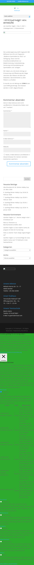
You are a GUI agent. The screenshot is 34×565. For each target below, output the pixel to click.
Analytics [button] (3, 526)
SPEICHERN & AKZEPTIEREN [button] (8, 564)
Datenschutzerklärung (15, 352)
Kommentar (7, 111)
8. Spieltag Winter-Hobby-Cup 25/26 (14, 192)
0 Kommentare (19, 28)
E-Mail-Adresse (8, 139)
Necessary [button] (3, 390)
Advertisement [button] (4, 539)
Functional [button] (3, 499)
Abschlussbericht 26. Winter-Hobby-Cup (16, 187)
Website (5, 147)
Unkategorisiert (8, 28)
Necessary (5, 392)
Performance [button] (4, 513)
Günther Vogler (11, 26)
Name (5, 131)
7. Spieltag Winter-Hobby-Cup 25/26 (14, 197)
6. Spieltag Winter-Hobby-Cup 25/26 (14, 202)
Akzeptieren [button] (4, 352)
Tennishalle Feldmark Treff (11, 299)
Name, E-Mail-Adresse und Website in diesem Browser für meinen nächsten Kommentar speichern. (16, 157)
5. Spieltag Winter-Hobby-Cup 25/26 (14, 207)
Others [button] (2, 553)
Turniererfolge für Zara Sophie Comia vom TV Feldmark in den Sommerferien (16, 240)
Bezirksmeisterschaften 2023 (12, 225)
